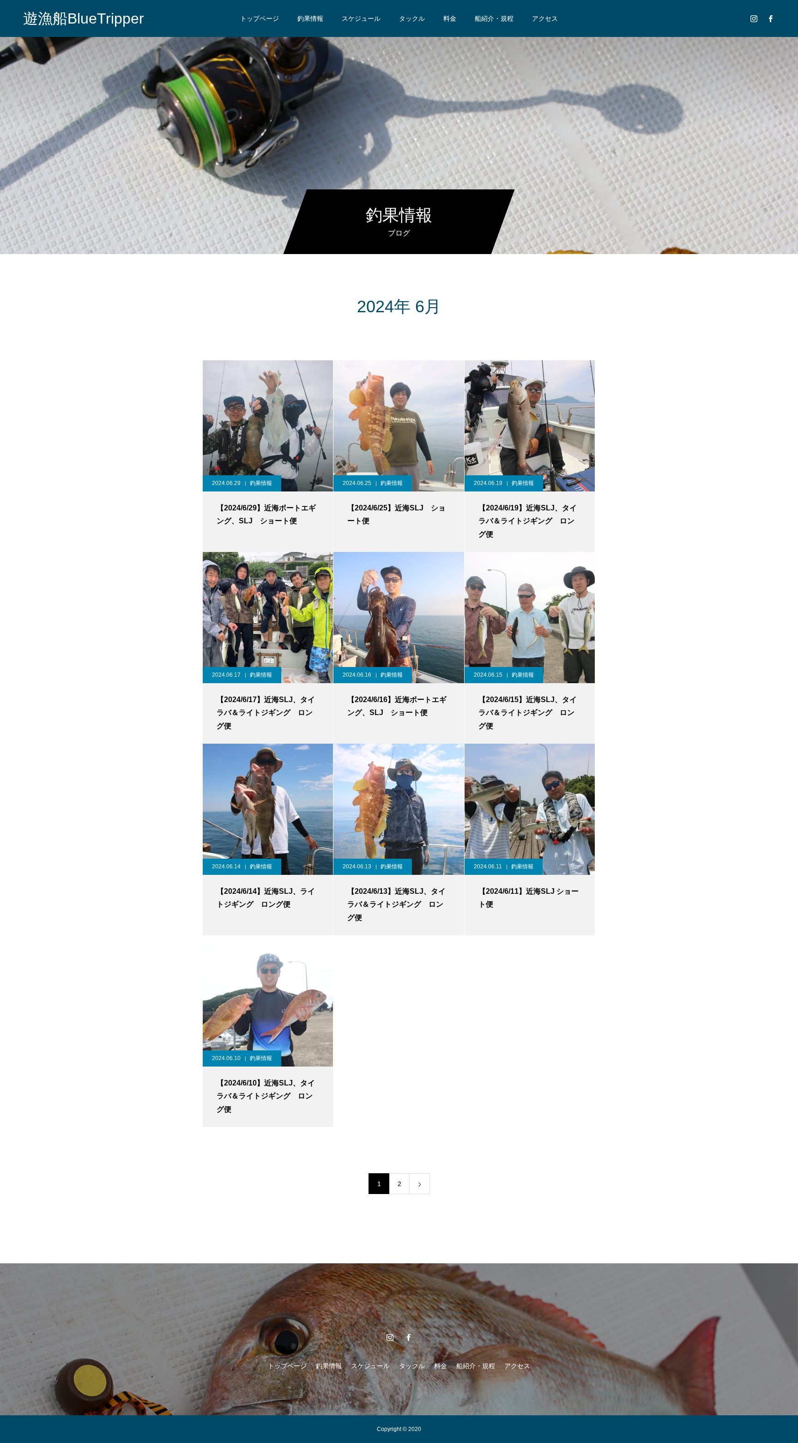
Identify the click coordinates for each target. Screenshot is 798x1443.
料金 (449, 18)
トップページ (259, 18)
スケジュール (361, 18)
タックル (412, 18)
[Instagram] (753, 18)
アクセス (545, 18)
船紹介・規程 (494, 18)
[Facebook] (770, 18)
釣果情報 (310, 18)
